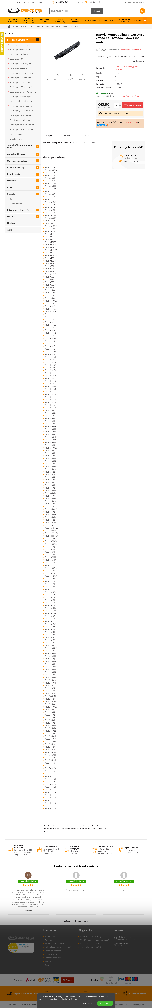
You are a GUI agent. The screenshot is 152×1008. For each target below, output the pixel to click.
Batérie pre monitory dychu (21, 96)
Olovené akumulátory (17, 161)
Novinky (11, 223)
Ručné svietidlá (16, 203)
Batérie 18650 (13, 174)
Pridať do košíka (134, 105)
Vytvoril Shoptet (117, 1004)
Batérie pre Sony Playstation (21, 73)
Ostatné (11, 216)
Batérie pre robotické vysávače (22, 125)
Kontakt (26, 2)
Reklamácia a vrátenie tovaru (55, 943)
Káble (9, 187)
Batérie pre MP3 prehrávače (21, 87)
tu (75, 999)
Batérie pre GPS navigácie (20, 63)
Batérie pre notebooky (19, 54)
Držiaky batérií (16, 139)
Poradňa (48, 961)
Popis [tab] (49, 135)
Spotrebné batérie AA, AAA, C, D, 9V (20, 146)
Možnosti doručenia (131, 96)
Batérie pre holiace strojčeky (21, 129)
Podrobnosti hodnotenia (131, 49)
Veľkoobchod (37, 2)
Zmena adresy (50, 940)
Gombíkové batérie (16, 154)
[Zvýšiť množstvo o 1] (120, 104)
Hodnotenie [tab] (68, 135)
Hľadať (97, 11)
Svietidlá (11, 194)
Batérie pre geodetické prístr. (21, 110)
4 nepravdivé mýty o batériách (91, 947)
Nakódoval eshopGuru (135, 1004)
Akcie (9, 229)
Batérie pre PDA (16, 59)
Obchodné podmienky (53, 958)
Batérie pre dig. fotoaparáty (21, 45)
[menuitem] (13, 20)
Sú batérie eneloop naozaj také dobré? (94, 940)
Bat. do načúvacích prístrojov (21, 120)
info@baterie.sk (130, 161)
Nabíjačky (11, 180)
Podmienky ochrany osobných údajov (58, 947)
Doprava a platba (15, 2)
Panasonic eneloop (16, 167)
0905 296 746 (130, 155)
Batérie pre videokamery (20, 49)
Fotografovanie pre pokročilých (91, 936)
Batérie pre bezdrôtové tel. (21, 77)
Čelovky (13, 199)
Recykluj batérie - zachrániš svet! (92, 943)
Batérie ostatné (16, 134)
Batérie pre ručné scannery (21, 106)
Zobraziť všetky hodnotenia (76, 921)
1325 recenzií (131, 122)
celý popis (137, 61)
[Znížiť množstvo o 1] (120, 106)
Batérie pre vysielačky (18, 68)
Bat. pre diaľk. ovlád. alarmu (21, 101)
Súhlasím (106, 1003)
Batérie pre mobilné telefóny (21, 82)
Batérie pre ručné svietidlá (20, 115)
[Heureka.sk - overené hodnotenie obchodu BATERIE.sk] (21, 948)
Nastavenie (88, 1003)
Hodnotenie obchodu (53, 951)
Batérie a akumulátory (17, 39)
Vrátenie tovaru (50, 936)
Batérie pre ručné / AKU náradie (23, 92)
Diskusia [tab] (87, 135)
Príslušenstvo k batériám (18, 210)
